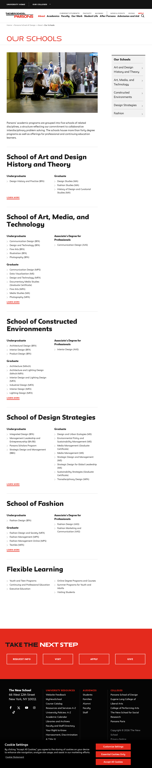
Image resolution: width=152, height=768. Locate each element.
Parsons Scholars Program (23, 445)
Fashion (119, 113)
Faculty (87, 13)
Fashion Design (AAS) (68, 524)
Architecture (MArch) (20, 366)
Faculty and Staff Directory (60, 725)
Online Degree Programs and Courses (76, 580)
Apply (141, 13)
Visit (58, 659)
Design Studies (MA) (67, 181)
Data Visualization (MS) (22, 273)
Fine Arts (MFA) (17, 289)
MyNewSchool (54, 699)
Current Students (70, 13)
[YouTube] (26, 708)
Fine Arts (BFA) (17, 249)
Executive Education (20, 588)
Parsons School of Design (25, 25)
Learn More (13, 197)
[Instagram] (34, 708)
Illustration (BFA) (18, 253)
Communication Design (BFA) (25, 241)
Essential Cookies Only (113, 754)
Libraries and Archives (58, 721)
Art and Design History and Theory (126, 69)
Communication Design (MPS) (25, 269)
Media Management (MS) (70, 453)
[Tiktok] (13, 712)
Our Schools (122, 59)
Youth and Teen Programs (23, 580)
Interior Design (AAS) (68, 349)
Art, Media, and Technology (124, 82)
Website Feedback (56, 694)
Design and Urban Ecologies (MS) (74, 434)
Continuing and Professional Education (30, 584)
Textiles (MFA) (17, 545)
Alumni (99, 13)
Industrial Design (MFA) (22, 385)
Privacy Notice (118, 739)
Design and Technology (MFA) (25, 277)
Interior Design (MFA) (20, 389)
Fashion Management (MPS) (24, 537)
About (40, 25)
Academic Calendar (56, 717)
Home (9, 25)
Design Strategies (125, 105)
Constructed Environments (123, 95)
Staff (85, 712)
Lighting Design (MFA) (21, 393)
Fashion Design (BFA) (20, 520)
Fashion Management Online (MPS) (28, 541)
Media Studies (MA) (20, 293)
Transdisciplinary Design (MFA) (73, 479)
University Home (16, 4)
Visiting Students (66, 592)
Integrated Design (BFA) (22, 434)
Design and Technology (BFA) (25, 245)
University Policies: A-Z (58, 712)
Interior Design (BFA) (20, 349)
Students (87, 694)
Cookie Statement (14, 757)
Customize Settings (113, 746)
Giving (131, 13)
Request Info (22, 659)
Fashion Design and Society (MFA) (27, 533)
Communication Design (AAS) (72, 245)
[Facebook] (11, 708)
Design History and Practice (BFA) (27, 181)
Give (130, 659)
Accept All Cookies (113, 762)
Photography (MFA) (20, 297)
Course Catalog (54, 703)
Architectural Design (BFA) (23, 345)
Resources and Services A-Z (61, 708)
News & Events (117, 13)
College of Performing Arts (125, 708)
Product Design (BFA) (20, 353)
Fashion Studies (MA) (68, 185)
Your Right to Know (56, 730)
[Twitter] (18, 708)
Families (87, 699)
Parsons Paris (118, 721)
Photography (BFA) (19, 257)
